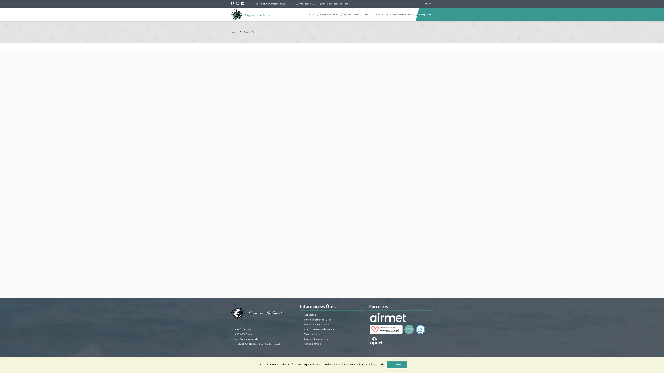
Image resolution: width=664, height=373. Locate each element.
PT (427, 4)
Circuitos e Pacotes (376, 14)
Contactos (310, 315)
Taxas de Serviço (313, 334)
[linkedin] (243, 4)
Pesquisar (425, 14)
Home (312, 14)
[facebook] (233, 4)
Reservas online (330, 14)
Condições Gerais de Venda (319, 329)
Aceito (397, 364)
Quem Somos (351, 14)
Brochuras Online (404, 14)
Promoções (249, 32)
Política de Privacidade (316, 325)
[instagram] (238, 4)
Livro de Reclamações (316, 339)
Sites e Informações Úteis (317, 320)
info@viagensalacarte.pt (272, 4)
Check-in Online (312, 344)
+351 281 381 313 (324, 4)
